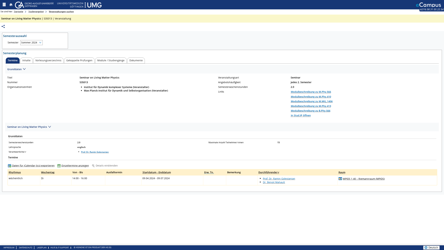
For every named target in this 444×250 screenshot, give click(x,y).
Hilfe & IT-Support (59, 247)
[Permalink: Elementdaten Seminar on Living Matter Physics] (3, 26)
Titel (9, 77)
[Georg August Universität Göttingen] (58, 4)
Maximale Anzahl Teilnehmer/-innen (226, 142)
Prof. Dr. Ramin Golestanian (95, 152)
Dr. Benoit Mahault (274, 182)
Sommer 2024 (29, 42)
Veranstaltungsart (228, 77)
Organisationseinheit (19, 87)
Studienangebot (36, 11)
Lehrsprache (15, 147)
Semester (13, 42)
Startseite (18, 11)
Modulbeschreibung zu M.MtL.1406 (312, 101)
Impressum (8, 247)
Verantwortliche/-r (17, 151)
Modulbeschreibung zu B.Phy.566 (310, 110)
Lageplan (41, 247)
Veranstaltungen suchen (61, 11)
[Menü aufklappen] (4, 4)
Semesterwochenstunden (233, 87)
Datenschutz (25, 247)
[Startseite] (11, 4)
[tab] (13, 60)
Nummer (12, 82)
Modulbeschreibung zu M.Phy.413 (311, 106)
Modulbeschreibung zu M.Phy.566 (311, 91)
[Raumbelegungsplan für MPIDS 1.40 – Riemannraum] (340, 178)
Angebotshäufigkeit (229, 82)
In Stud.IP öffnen (301, 115)
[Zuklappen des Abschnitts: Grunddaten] (222, 69)
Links (221, 91)
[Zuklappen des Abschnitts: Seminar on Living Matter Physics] (222, 127)
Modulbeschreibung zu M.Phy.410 (311, 96)
